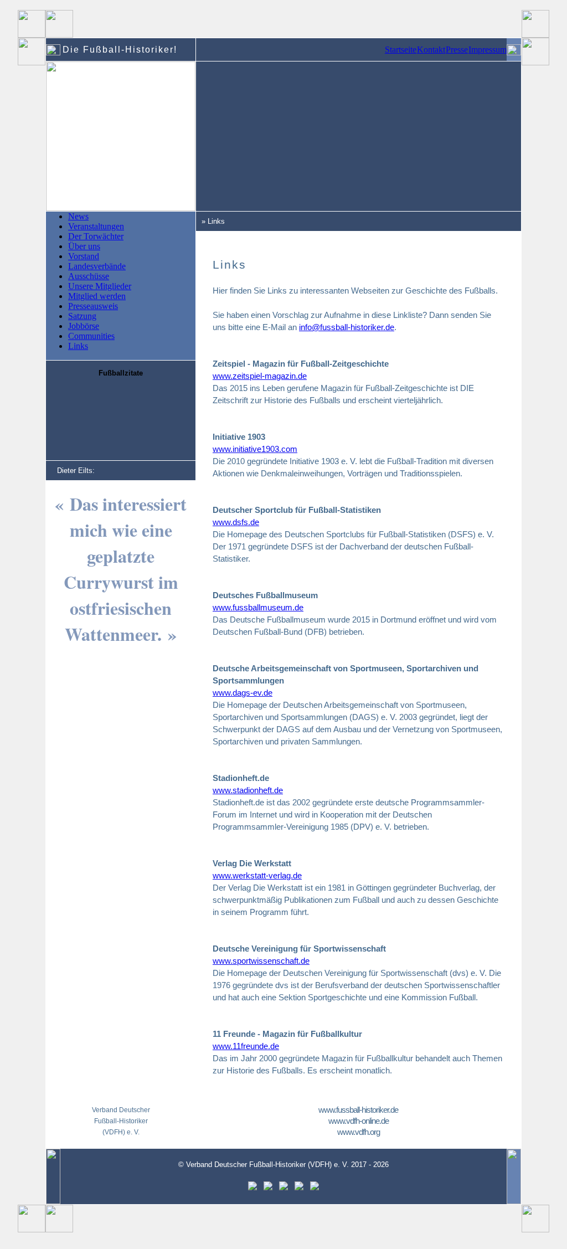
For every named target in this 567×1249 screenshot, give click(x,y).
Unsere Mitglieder (99, 286)
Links (78, 346)
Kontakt (431, 49)
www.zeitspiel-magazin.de (260, 376)
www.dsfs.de (236, 522)
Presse (457, 49)
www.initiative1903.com (255, 449)
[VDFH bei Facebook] (252, 1188)
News (78, 216)
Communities (91, 336)
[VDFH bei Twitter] (268, 1188)
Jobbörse (83, 326)
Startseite (400, 49)
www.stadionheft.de (248, 790)
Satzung (82, 316)
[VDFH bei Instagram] (283, 1188)
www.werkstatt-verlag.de (257, 875)
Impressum (487, 49)
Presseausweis (93, 306)
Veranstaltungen (96, 226)
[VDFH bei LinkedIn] (299, 1188)
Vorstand (83, 256)
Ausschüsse (88, 276)
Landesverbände (97, 266)
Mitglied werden (97, 296)
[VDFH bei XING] (314, 1188)
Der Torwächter (95, 236)
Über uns (84, 246)
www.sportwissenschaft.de (261, 960)
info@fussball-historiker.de (346, 327)
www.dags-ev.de (242, 692)
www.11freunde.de (246, 1046)
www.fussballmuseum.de (258, 607)
